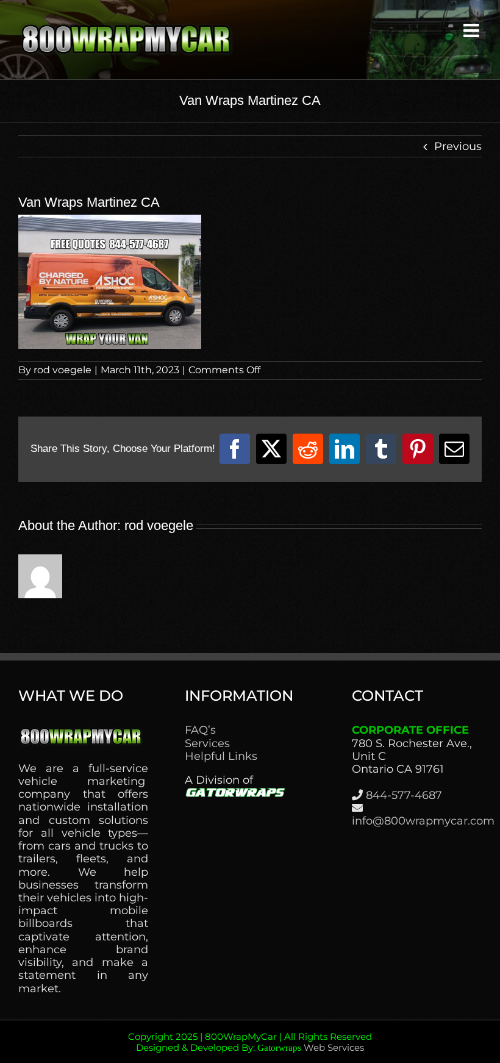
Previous (458, 146)
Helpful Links (221, 756)
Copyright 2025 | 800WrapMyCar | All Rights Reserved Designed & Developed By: (250, 1042)
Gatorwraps (279, 1048)
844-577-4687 (404, 795)
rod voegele (62, 370)
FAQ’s (200, 730)
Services (207, 743)
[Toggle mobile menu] (472, 30)
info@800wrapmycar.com (423, 821)
